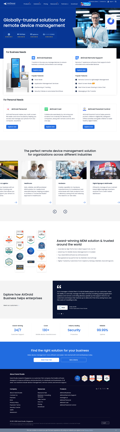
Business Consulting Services (44, 396)
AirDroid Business (65, 393)
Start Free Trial (46, 360)
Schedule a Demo (93, 1)
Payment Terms (15, 405)
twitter (100, 388)
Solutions (37, 4)
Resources (54, 4)
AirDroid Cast (64, 402)
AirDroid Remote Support (68, 395)
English (104, 423)
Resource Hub (42, 393)
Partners (64, 4)
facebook (104, 388)
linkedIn (96, 388)
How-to (40, 402)
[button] (54, 211)
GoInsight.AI (64, 398)
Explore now (37, 70)
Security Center (15, 407)
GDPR (11, 410)
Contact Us (103, 1)
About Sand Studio (16, 393)
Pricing (46, 4)
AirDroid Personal (65, 400)
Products (27, 4)
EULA (11, 400)
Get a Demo (73, 360)
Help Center (42, 399)
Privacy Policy (14, 402)
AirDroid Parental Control (68, 405)
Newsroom (13, 412)
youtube (107, 388)
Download (74, 4)
